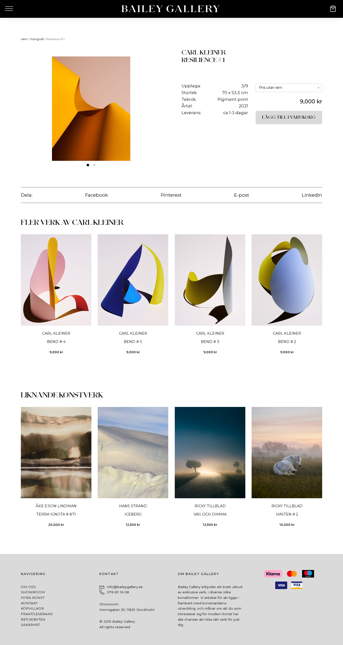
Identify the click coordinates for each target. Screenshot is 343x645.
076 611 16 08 (118, 592)
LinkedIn (312, 195)
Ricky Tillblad (209, 506)
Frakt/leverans (37, 614)
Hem (24, 39)
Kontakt (29, 603)
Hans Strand (133, 506)
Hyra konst (32, 598)
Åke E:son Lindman (56, 506)
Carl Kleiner (204, 52)
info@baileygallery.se (125, 587)
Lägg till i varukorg (289, 117)
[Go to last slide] (20, 297)
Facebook (96, 195)
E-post (241, 195)
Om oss (28, 587)
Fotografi (37, 39)
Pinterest (171, 195)
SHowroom (33, 592)
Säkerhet (30, 625)
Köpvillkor (32, 608)
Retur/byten (33, 619)
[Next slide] (322, 297)
